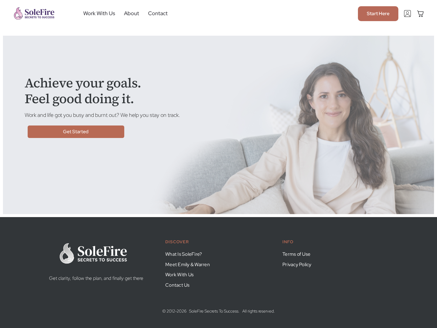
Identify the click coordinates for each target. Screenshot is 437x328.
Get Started (76, 131)
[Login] (407, 12)
